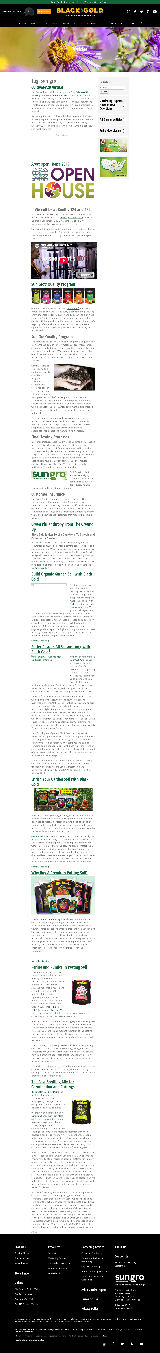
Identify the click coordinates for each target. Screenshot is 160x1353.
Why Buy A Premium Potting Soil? (59, 873)
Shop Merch (44, 11)
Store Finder (51, 23)
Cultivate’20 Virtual (47, 87)
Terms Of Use (89, 1299)
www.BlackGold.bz (40, 961)
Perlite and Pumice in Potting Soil (59, 967)
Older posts (37, 1232)
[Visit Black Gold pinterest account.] (148, 11)
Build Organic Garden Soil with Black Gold (61, 576)
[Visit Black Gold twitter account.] (141, 11)
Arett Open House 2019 (50, 164)
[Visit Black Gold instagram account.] (128, 11)
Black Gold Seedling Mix (44, 1091)
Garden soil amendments (44, 836)
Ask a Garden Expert (96, 23)
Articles (78, 23)
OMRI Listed (76, 604)
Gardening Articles (92, 1247)
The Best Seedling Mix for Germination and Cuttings (53, 1084)
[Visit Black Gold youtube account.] (155, 11)
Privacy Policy (89, 1308)
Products (35, 23)
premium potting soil (53, 919)
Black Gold (73, 308)
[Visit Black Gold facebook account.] (135, 11)
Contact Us (121, 1256)
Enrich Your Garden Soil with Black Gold (59, 781)
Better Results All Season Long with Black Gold (60, 649)
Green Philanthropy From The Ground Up (62, 526)
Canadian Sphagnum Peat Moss (47, 1115)
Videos (66, 23)
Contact (131, 23)
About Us (21, 23)
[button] (142, 23)
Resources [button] (116, 23)
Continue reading (40, 567)
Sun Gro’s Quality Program (53, 284)
